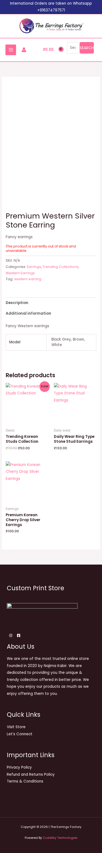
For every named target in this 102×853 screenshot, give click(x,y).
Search (87, 48)
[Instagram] (11, 635)
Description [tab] (17, 302)
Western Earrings (20, 273)
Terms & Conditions (25, 781)
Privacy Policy (19, 767)
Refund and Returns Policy (31, 774)
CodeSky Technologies (60, 838)
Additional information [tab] (28, 313)
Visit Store (16, 727)
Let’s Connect (19, 734)
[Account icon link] (23, 49)
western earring (27, 279)
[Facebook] (19, 635)
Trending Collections (60, 266)
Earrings (34, 266)
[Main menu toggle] (10, 50)
